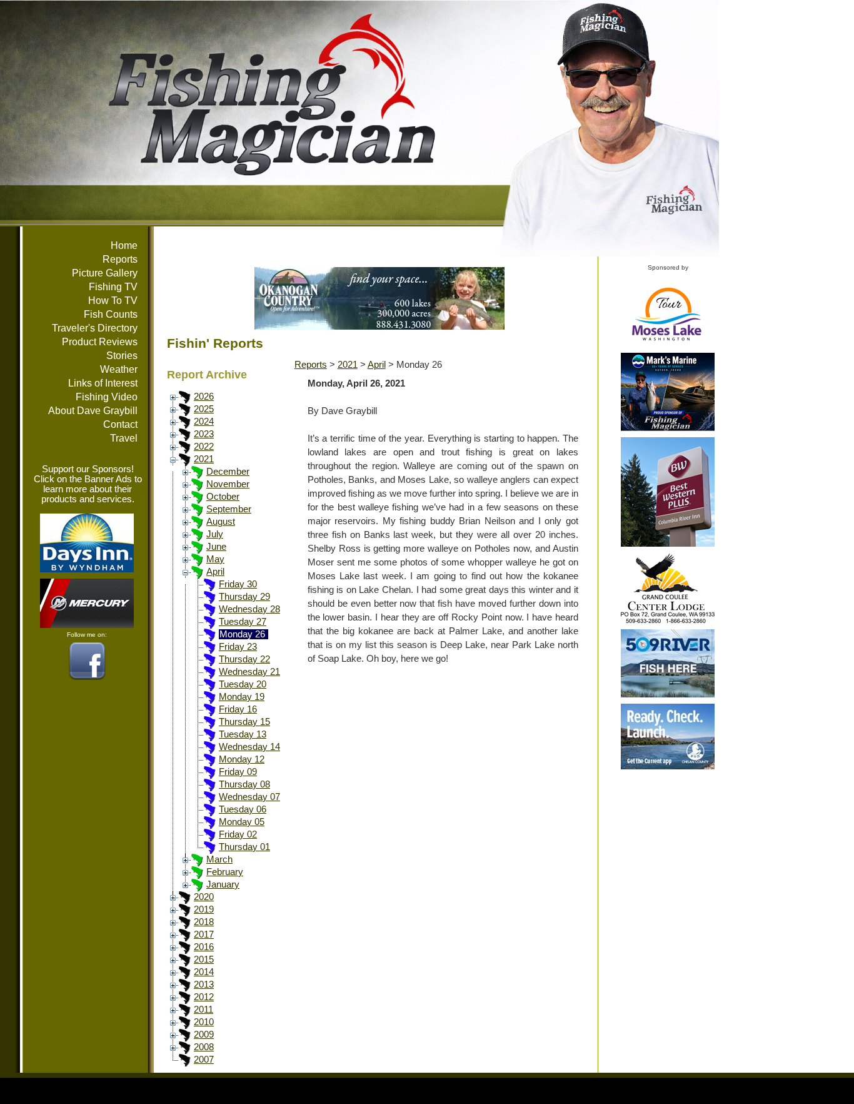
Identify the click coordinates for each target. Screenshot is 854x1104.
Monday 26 (242, 634)
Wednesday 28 (249, 609)
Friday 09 (238, 772)
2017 (204, 934)
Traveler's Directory (95, 328)
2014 (204, 972)
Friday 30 (238, 584)
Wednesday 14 (249, 747)
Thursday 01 (244, 847)
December (227, 472)
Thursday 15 (244, 722)
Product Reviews (100, 342)
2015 (204, 960)
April (215, 572)
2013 (204, 985)
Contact (120, 424)
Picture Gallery (105, 273)
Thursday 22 (244, 659)
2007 (204, 1060)
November (227, 484)
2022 (204, 447)
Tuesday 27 (242, 622)
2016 (204, 947)
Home (124, 245)
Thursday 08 (244, 784)
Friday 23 (238, 647)
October (222, 497)
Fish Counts (111, 314)
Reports (120, 259)
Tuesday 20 (242, 684)
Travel (124, 438)
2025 (204, 409)
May (215, 559)
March (219, 859)
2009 (204, 1035)
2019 (204, 909)
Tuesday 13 (242, 734)
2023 (204, 434)
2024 (204, 422)
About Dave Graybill (93, 410)
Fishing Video (107, 397)
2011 (203, 1010)
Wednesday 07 (249, 797)
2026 (204, 397)
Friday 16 (238, 709)
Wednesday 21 (249, 672)
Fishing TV (113, 286)
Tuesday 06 (242, 809)
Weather (119, 369)
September (228, 509)
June (216, 547)
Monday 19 (241, 697)
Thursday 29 (244, 597)
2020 (204, 897)
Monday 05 (241, 822)
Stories (122, 355)
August (220, 522)
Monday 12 (241, 759)
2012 (204, 997)
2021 (204, 459)
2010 (204, 1022)
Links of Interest (103, 383)
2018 (204, 922)
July (214, 534)
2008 (204, 1047)
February (224, 872)
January (222, 884)
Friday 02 (238, 834)
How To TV (113, 300)
